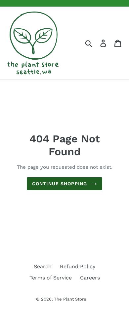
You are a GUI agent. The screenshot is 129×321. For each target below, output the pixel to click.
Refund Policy (77, 266)
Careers (90, 278)
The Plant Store (70, 299)
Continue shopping (59, 183)
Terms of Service (50, 278)
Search (43, 266)
